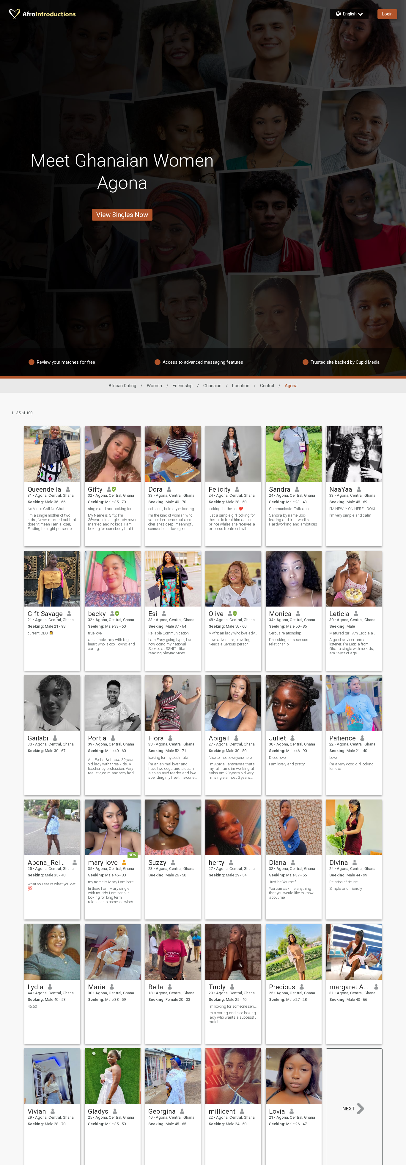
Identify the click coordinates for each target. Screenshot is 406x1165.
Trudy (217, 987)
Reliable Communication (168, 633)
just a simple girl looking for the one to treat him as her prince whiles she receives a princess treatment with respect (232, 522)
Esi (152, 614)
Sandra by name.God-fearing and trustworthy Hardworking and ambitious (293, 519)
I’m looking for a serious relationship (288, 641)
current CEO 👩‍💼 (40, 633)
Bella (155, 987)
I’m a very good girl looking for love (351, 766)
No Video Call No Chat (46, 508)
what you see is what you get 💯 (51, 886)
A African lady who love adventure (233, 633)
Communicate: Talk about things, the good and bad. (293, 508)
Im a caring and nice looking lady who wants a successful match (233, 1017)
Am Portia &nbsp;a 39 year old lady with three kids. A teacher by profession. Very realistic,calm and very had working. (111, 766)
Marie (96, 987)
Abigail (219, 738)
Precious (282, 987)
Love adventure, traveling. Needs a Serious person (230, 641)
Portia (97, 738)
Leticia (339, 614)
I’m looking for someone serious (233, 1006)
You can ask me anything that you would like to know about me (291, 893)
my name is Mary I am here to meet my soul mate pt (112, 882)
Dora (155, 489)
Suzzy (157, 862)
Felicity (220, 489)
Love (333, 757)
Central (267, 385)
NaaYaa (340, 489)
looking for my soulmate (168, 757)
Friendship (183, 385)
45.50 (32, 1006)
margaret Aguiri (349, 987)
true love (95, 633)
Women (154, 385)
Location (240, 385)
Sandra (279, 489)
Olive (216, 614)
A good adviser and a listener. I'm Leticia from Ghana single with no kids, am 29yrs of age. (351, 646)
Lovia (277, 1111)
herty (216, 862)
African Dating (122, 385)
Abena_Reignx (48, 862)
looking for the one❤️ (226, 508)
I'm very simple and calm (350, 515)
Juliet (277, 738)
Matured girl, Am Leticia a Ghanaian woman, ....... (354, 633)
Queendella (44, 489)
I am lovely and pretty (287, 764)
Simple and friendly (345, 888)
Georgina (162, 1111)
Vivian (37, 1111)
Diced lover (278, 757)
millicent (222, 1111)
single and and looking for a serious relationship (112, 508)
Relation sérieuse (343, 882)
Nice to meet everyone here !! (231, 757)
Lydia (35, 987)
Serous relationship (285, 633)
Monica (280, 614)
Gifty (95, 489)
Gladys (98, 1111)
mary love (103, 862)
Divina (338, 862)
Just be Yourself (282, 882)
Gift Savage (45, 614)
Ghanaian (212, 385)
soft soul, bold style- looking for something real (173, 508)
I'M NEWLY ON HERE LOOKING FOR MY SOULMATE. (354, 508)
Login (387, 14)
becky (97, 614)
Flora (156, 738)
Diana (277, 862)
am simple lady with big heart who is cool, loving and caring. (111, 644)
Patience (342, 738)
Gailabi (38, 738)
